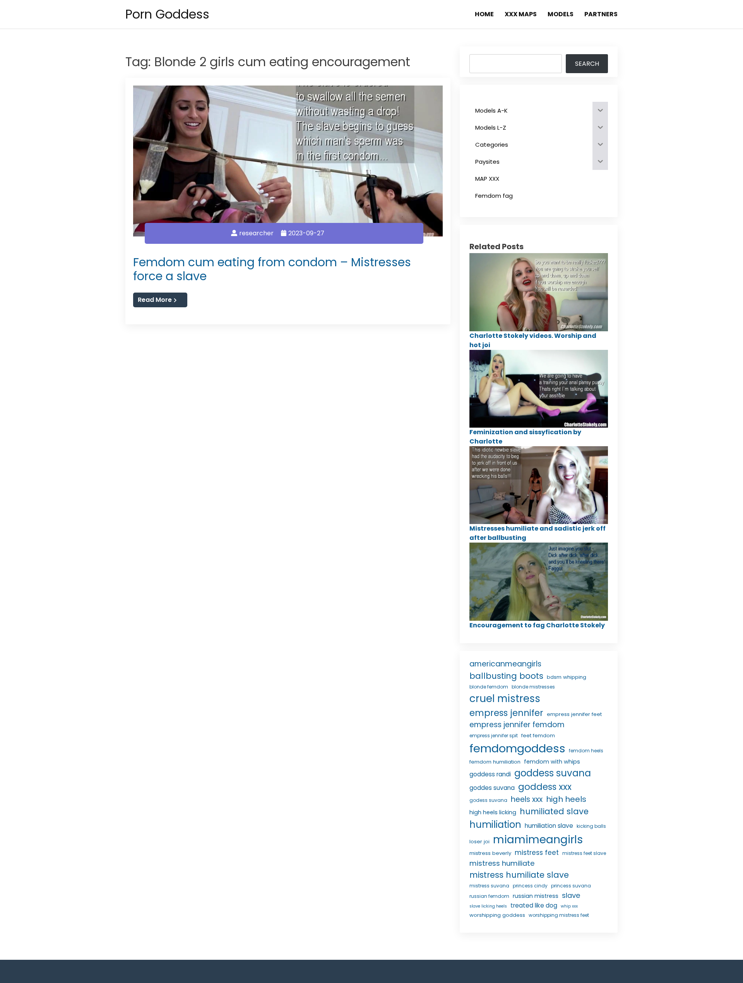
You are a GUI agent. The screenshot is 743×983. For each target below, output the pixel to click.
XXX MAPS (521, 14)
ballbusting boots (506, 676)
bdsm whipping (566, 677)
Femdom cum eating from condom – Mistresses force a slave (272, 269)
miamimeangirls (538, 839)
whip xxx (569, 906)
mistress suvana (489, 885)
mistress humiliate (501, 863)
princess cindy (530, 885)
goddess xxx (545, 787)
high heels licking (492, 812)
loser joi (479, 841)
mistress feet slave (584, 853)
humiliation (495, 824)
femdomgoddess (517, 748)
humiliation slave (549, 826)
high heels (566, 799)
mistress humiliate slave (519, 874)
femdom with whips (552, 762)
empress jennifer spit (493, 735)
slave (571, 895)
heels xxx (527, 799)
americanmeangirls (505, 664)
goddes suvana (492, 788)
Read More (155, 299)
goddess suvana (552, 773)
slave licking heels (488, 906)
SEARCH (587, 63)
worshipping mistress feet (559, 915)
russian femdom (489, 896)
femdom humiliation (494, 762)
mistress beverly (490, 853)
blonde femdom (488, 686)
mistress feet (537, 852)
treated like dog (533, 905)
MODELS (561, 14)
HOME (484, 14)
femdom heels (586, 750)
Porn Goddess (167, 14)
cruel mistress (504, 699)
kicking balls (591, 826)
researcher (256, 233)
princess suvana (571, 885)
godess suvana (488, 800)
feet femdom (538, 735)
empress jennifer (506, 713)
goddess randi (490, 774)
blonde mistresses (533, 686)
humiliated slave (554, 811)
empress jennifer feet (574, 714)
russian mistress (535, 896)
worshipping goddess (497, 915)
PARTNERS (601, 14)
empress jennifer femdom (517, 724)
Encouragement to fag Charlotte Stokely (537, 625)
